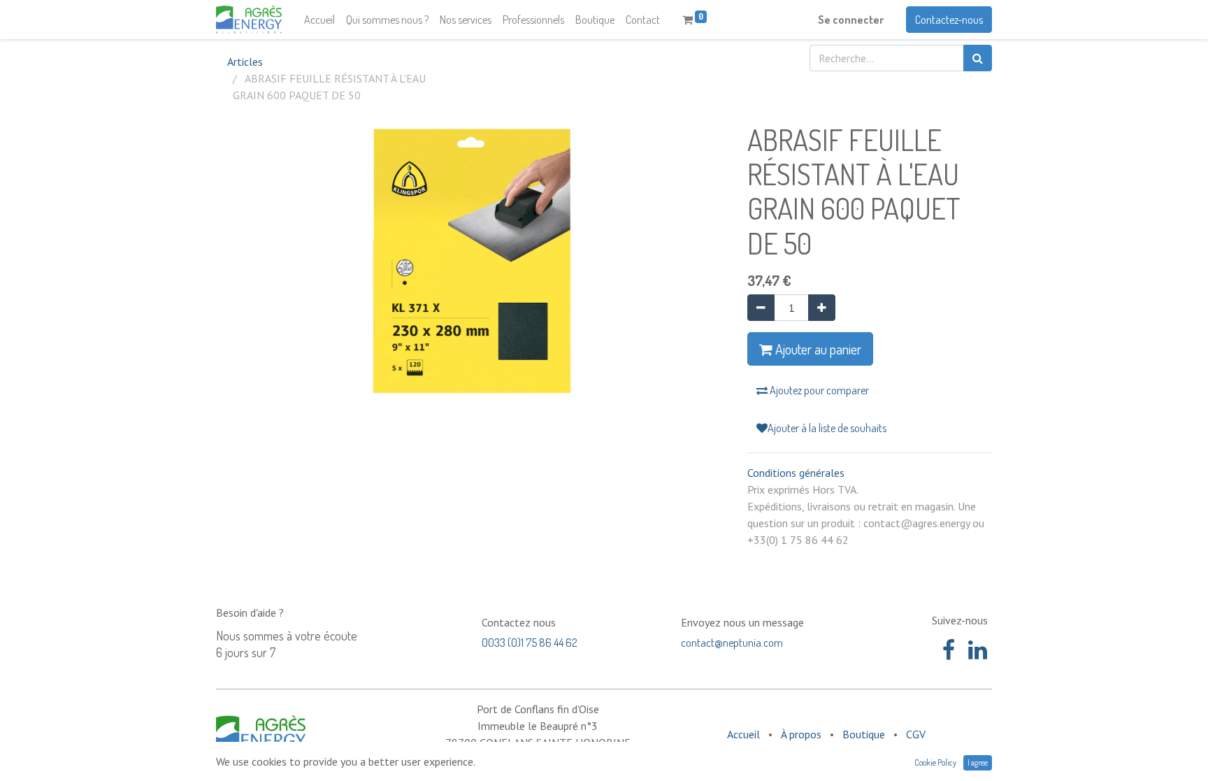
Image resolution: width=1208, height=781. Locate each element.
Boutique (863, 734)
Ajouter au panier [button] (816, 349)
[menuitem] (319, 20)
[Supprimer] (761, 307)
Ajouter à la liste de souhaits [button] (827, 428)
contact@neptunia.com (732, 643)
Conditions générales (795, 473)
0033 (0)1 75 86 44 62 (529, 643)
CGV (916, 734)
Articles (245, 62)
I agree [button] (978, 762)
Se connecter (851, 20)
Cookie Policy (935, 762)
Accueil (743, 734)
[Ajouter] (821, 307)
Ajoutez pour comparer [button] (818, 390)
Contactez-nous (949, 20)
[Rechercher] (977, 58)
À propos (801, 734)
